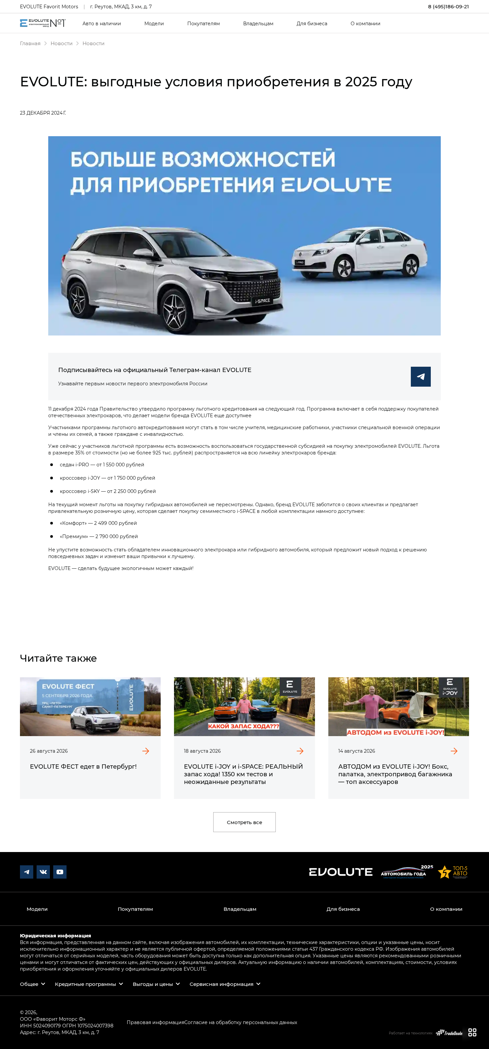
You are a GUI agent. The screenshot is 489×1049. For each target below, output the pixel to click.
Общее (29, 984)
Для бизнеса (312, 23)
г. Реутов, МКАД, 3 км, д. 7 (121, 6)
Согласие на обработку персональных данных (240, 1022)
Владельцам (258, 23)
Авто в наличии (101, 23)
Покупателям (203, 23)
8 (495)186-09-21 (448, 6)
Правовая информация (155, 1022)
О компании (366, 23)
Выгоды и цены (153, 984)
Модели (154, 23)
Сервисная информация (221, 984)
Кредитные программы (85, 984)
